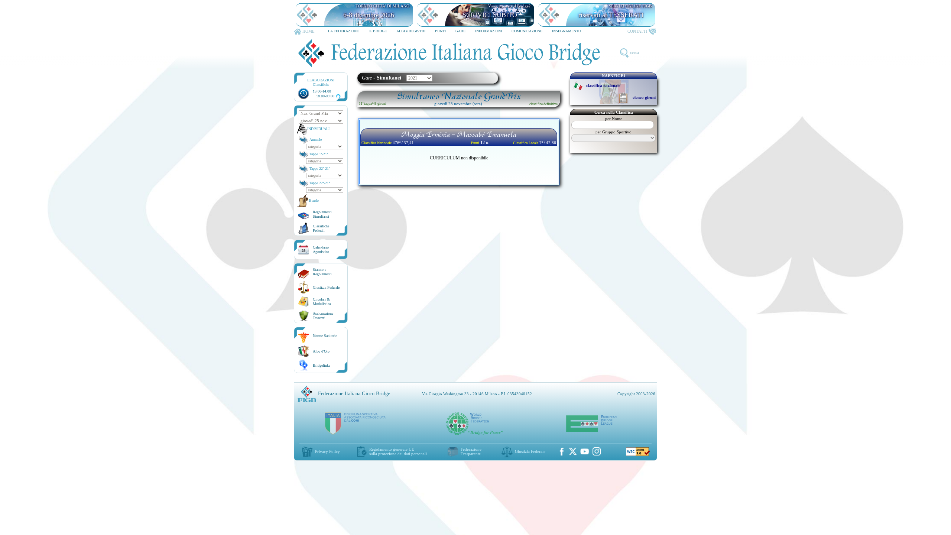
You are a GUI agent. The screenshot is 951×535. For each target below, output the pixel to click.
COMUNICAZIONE (527, 31)
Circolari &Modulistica (322, 301)
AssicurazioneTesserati (323, 315)
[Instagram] (596, 451)
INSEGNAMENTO (566, 31)
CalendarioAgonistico (321, 249)
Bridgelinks (321, 365)
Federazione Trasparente (471, 451)
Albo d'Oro (321, 351)
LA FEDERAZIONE (343, 31)
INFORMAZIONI (488, 31)
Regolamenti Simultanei (322, 214)
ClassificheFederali (321, 228)
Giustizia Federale (326, 287)
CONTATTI (637, 31)
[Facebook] (561, 451)
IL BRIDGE (378, 31)
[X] (572, 451)
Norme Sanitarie (325, 336)
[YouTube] (584, 451)
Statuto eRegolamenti (322, 272)
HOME (308, 31)
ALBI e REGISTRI (410, 31)
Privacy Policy (327, 451)
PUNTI (440, 31)
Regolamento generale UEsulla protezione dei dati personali (398, 451)
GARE (460, 31)
